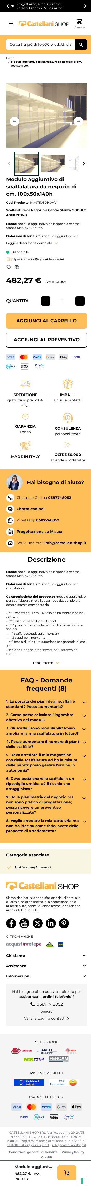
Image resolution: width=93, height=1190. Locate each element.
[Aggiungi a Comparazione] (17, 267)
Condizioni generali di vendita (33, 1152)
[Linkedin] (51, 923)
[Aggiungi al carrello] (66, 1172)
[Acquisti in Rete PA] (23, 944)
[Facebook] (11, 923)
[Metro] (60, 944)
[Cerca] (81, 44)
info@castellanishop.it (69, 1145)
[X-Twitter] (38, 923)
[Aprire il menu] (12, 23)
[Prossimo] (78, 121)
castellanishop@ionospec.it (28, 1145)
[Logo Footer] (46, 886)
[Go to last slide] (8, 6)
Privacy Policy (72, 1152)
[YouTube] (24, 923)
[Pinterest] (64, 923)
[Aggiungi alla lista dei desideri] (8, 267)
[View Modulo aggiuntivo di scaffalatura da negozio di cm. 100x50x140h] (26, 164)
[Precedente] (14, 121)
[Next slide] (85, 6)
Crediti (46, 1157)
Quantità (17, 300)
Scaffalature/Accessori (32, 867)
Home (10, 58)
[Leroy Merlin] (49, 944)
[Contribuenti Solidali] (29, 1082)
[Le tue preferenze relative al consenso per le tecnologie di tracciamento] (82, 1181)
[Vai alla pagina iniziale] (44, 23)
